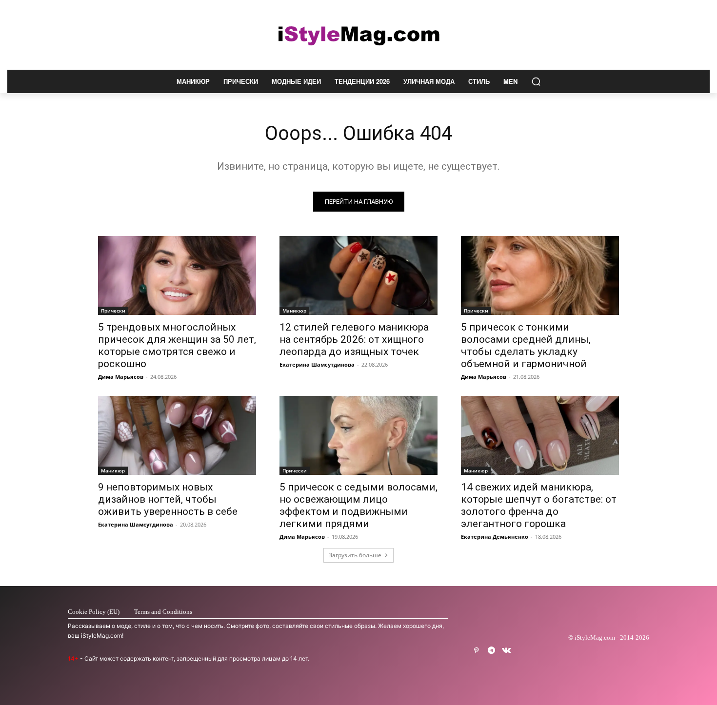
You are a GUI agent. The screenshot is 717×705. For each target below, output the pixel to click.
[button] (536, 81)
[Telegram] (491, 651)
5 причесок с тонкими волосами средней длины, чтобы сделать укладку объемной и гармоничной (526, 345)
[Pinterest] (476, 651)
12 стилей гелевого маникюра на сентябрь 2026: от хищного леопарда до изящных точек (354, 339)
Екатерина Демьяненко (494, 536)
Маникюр (294, 310)
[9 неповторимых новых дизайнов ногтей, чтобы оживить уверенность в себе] (177, 435)
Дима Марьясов (120, 376)
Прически (113, 310)
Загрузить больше (355, 555)
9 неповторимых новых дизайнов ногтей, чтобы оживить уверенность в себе (168, 499)
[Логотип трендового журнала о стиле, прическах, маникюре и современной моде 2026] (358, 34)
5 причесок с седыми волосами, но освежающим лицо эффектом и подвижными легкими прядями (358, 505)
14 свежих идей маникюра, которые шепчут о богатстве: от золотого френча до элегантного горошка (539, 505)
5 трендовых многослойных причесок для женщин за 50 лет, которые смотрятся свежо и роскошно (177, 345)
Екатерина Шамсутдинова (317, 364)
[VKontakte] (506, 651)
